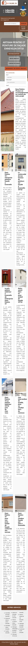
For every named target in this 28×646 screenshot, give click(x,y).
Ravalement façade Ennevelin (21, 631)
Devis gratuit (14, 58)
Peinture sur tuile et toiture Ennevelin (14, 622)
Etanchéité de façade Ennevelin (7, 614)
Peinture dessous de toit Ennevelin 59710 (21, 618)
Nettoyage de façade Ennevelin (21, 625)
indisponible (9, 10)
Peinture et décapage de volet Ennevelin (14, 615)
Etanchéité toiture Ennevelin (7, 627)
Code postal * (9, 79)
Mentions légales (14, 644)
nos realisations (14, 54)
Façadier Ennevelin (7, 632)
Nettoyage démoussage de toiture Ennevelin (14, 629)
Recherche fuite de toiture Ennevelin (7, 621)
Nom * (7, 74)
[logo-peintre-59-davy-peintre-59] (9, 3)
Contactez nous (14, 63)
